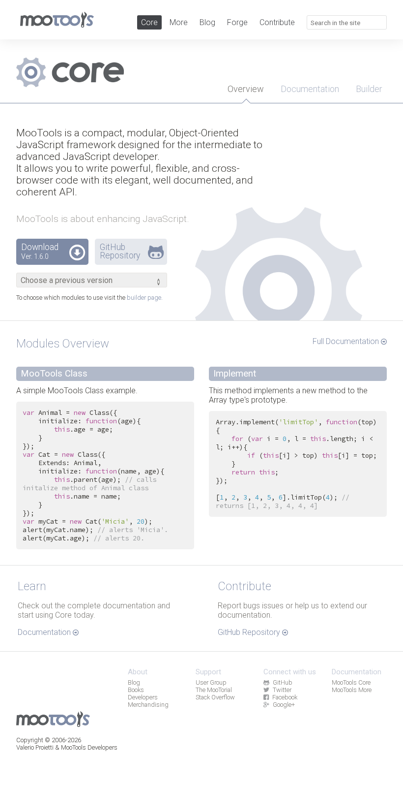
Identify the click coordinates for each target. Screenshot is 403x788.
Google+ (284, 704)
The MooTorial (214, 689)
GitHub (282, 682)
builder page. (145, 297)
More (179, 22)
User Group (211, 682)
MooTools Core (351, 682)
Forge (237, 22)
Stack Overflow (215, 697)
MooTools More (352, 689)
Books (136, 689)
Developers (143, 697)
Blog (207, 22)
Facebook (284, 697)
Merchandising (148, 704)
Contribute (277, 22)
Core (149, 22)
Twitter (282, 689)
